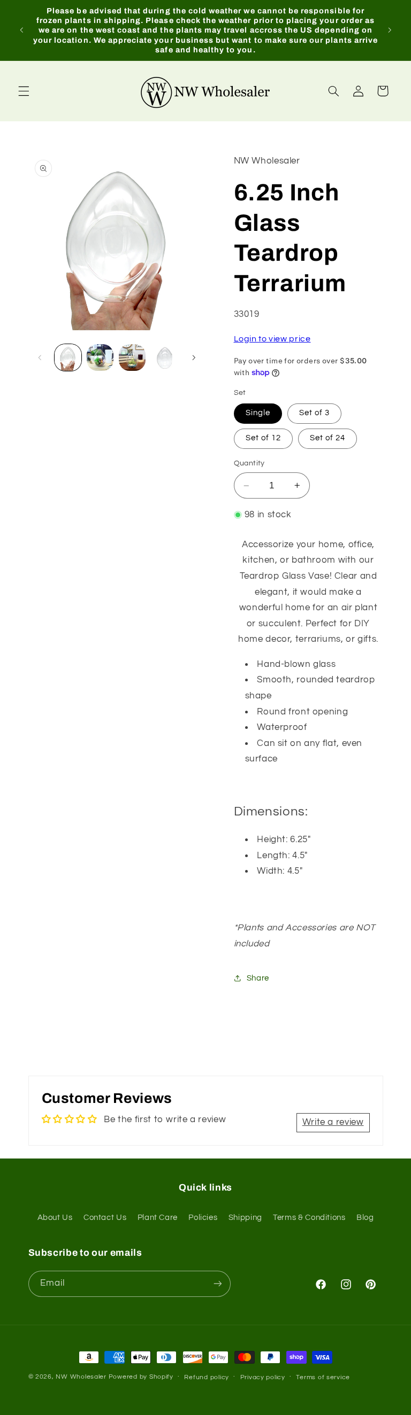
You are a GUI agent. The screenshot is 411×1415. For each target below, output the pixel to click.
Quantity (249, 463)
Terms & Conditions (309, 1218)
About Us (55, 1218)
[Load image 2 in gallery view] (100, 357)
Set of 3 (314, 413)
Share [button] (258, 978)
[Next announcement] (389, 30)
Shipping (245, 1218)
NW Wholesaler (81, 1377)
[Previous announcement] (21, 30)
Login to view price (272, 339)
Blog (365, 1218)
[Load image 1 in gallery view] (68, 357)
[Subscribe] (217, 1284)
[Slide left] (40, 357)
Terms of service (323, 1377)
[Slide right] (194, 357)
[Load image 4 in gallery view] (164, 357)
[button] (23, 91)
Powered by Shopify (141, 1377)
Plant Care (158, 1218)
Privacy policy (262, 1377)
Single (258, 413)
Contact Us (104, 1218)
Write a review (333, 1122)
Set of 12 (263, 438)
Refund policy (206, 1377)
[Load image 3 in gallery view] (132, 357)
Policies (202, 1218)
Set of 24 (327, 438)
